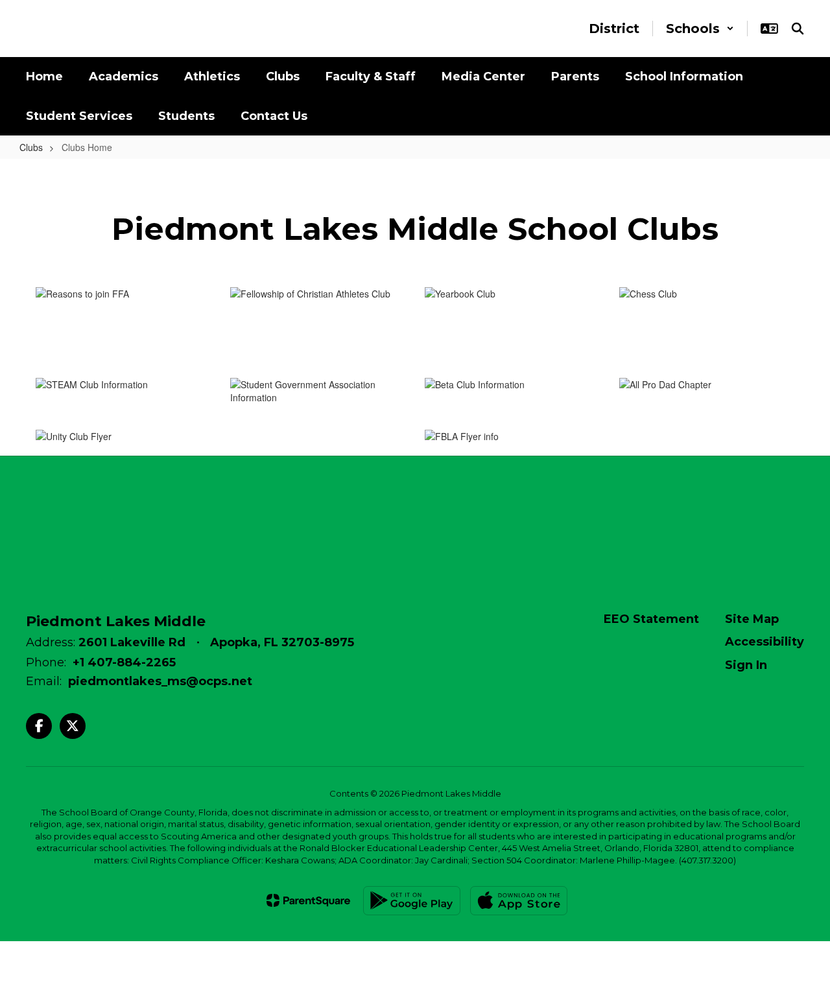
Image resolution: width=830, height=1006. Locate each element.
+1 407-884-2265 (124, 662)
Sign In (746, 665)
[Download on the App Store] (518, 900)
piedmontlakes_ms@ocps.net (160, 681)
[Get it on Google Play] (411, 900)
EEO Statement (651, 619)
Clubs (31, 147)
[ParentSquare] (308, 900)
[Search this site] (797, 28)
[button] (700, 28)
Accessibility (764, 642)
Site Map (752, 619)
